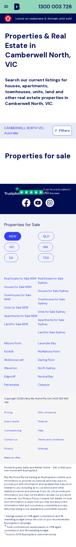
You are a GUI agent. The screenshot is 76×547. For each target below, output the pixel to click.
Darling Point (46, 360)
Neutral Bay (45, 376)
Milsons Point (12, 343)
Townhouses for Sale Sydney (51, 301)
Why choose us (47, 412)
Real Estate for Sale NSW (20, 278)
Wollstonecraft (14, 360)
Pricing (8, 412)
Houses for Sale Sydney (53, 291)
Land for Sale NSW (16, 324)
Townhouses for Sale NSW (17, 297)
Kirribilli (9, 351)
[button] (9, 7)
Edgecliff (9, 376)
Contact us (11, 439)
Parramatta (11, 385)
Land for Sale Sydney (51, 332)
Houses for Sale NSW (18, 287)
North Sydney (47, 368)
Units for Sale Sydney (51, 312)
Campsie (44, 385)
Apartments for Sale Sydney (51, 322)
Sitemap (43, 448)
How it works (11, 421)
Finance (42, 421)
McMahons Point (49, 351)
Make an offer (12, 457)
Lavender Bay (47, 343)
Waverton (10, 368)
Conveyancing (12, 430)
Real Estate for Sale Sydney (50, 281)
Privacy (8, 448)
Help (40, 430)
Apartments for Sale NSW (20, 316)
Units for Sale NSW (16, 307)
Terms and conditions (51, 439)
